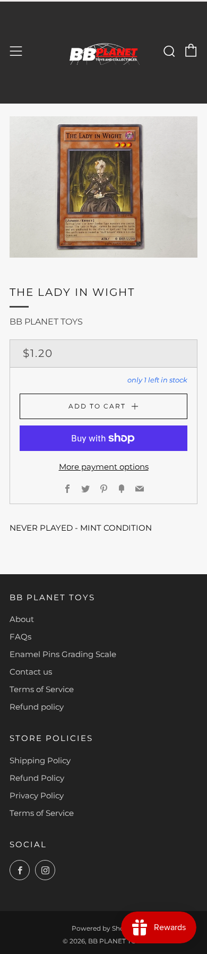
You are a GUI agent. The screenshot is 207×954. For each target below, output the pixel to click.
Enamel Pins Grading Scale (63, 654)
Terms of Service (42, 689)
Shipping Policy (40, 760)
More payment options (104, 467)
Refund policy (37, 707)
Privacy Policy (37, 795)
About (22, 619)
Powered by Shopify (104, 928)
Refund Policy (37, 778)
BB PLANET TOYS (46, 322)
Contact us (31, 672)
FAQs (20, 637)
